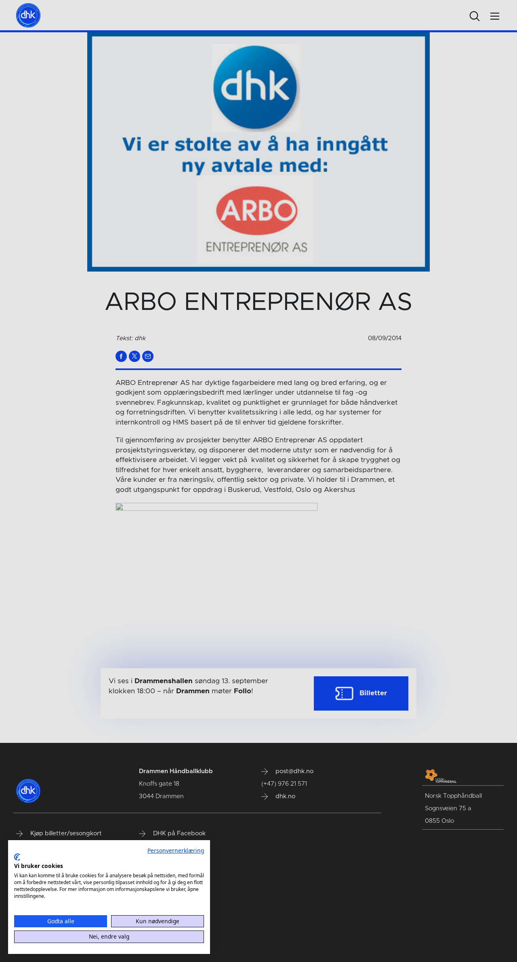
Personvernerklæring (175, 850)
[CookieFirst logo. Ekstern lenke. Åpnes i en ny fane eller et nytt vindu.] (17, 857)
